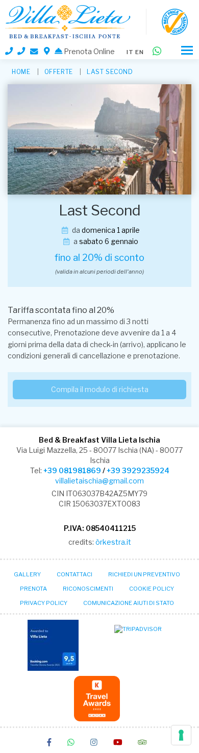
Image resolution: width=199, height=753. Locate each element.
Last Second (110, 72)
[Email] (35, 51)
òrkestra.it (113, 542)
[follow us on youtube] (117, 743)
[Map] (47, 51)
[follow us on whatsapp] (70, 743)
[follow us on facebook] (49, 743)
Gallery (27, 574)
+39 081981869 (72, 470)
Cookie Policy (151, 588)
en (139, 52)
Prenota (33, 588)
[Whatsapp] (157, 51)
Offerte (58, 72)
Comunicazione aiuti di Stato (128, 602)
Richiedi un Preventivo (144, 574)
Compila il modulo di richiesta (99, 389)
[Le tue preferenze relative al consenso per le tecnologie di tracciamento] (181, 735)
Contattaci (74, 574)
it (130, 52)
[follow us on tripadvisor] (142, 743)
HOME (21, 72)
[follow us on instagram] (93, 743)
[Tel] (9, 51)
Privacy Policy (43, 602)
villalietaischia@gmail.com (99, 480)
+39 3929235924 (138, 470)
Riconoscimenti (88, 588)
